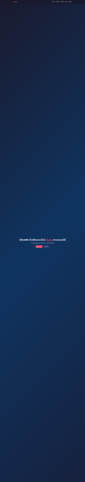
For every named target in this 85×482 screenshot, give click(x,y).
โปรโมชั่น (58, 1)
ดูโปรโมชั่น (46, 246)
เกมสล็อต (62, 1)
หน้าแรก (53, 1)
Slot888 (15, 2)
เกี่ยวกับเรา (70, 1)
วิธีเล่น (66, 1)
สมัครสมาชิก (39, 246)
